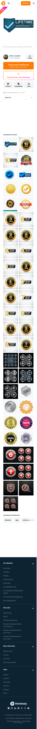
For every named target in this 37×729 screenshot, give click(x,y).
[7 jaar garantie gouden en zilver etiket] (10, 436)
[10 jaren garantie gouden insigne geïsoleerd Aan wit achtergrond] (10, 158)
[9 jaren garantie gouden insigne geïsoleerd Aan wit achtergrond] (10, 296)
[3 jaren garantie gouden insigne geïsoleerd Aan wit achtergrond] (10, 264)
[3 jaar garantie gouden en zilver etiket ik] (10, 452)
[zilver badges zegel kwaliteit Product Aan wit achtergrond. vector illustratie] (10, 546)
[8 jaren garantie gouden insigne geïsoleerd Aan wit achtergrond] (10, 311)
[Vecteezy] (3, 3)
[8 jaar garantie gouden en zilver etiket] (10, 280)
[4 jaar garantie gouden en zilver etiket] (10, 343)
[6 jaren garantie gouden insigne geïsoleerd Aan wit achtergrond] (10, 421)
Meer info (8, 96)
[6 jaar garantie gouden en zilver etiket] (10, 327)
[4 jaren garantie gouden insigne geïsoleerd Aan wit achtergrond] (10, 390)
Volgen (30, 58)
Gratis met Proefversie (18, 65)
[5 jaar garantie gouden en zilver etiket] (10, 515)
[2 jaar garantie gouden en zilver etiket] (10, 405)
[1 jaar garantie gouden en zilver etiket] (10, 358)
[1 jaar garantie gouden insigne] (10, 483)
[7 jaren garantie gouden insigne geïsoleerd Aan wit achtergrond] (10, 530)
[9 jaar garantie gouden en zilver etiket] (10, 468)
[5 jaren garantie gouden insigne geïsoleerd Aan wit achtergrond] (10, 499)
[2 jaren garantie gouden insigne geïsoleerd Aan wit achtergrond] (10, 374)
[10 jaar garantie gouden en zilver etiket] (10, 174)
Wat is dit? (22, 93)
